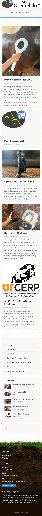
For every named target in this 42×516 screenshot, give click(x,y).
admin (28, 12)
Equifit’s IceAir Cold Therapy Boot (19, 181)
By (11, 83)
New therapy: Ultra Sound (15, 233)
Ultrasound (10, 367)
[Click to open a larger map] (10, 492)
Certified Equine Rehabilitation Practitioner (17, 302)
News (6, 83)
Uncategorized (8, 236)
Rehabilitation (11, 349)
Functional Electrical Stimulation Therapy (19, 362)
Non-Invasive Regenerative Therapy (18, 358)
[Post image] (7, 386)
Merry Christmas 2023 (14, 141)
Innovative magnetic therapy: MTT (19, 80)
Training (9, 345)
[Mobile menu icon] (39, 4)
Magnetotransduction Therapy (16, 371)
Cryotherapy (10, 353)
